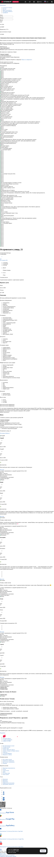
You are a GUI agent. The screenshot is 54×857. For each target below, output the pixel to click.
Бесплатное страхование (8, 762)
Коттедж (2, 469)
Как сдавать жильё (7, 759)
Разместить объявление (8, 760)
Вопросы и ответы (7, 754)
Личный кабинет (7, 738)
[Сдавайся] (25, 1)
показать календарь (5, 420)
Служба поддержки (7, 739)
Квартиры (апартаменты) (9, 768)
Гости (1, 20)
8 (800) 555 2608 (7, 741)
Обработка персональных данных (8, 856)
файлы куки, (16, 849)
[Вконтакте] (3, 796)
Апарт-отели (6, 770)
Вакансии (5, 780)
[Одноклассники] (3, 792)
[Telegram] (3, 790)
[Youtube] (3, 798)
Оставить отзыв (4, 689)
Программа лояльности (8, 784)
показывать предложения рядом (9, 428)
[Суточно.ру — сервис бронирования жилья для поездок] (6, 2)
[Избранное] (34, 1)
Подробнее (2, 733)
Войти (40, 1)
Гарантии (5, 752)
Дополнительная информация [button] (7, 404)
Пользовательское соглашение (7, 855)
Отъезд (1, 17)
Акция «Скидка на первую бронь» (11, 750)
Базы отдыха (6, 774)
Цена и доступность (5, 48)
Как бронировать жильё (8, 745)
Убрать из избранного (27, 59)
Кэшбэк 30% (6, 748)
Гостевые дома (6, 773)
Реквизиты (5, 781)
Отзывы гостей (6, 747)
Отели (4, 769)
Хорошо (43, 850)
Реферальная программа (8, 783)
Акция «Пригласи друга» (9, 749)
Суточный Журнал (7, 753)
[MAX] (3, 794)
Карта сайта (3, 853)
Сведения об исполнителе (6, 713)
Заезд (1, 15)
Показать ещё (3, 687)
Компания (5, 779)
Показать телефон (4, 54)
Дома (4, 771)
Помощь (5, 763)
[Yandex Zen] (3, 800)
